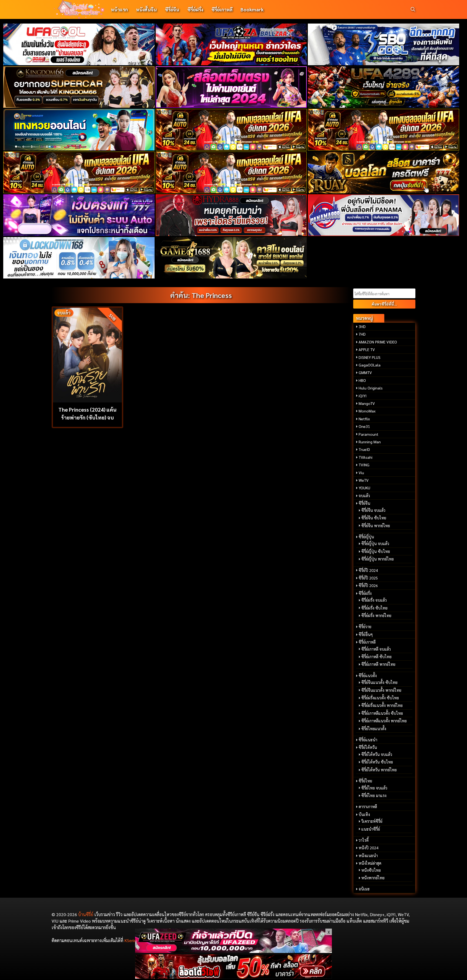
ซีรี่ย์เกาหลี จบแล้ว (376, 649)
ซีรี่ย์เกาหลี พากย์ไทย (378, 664)
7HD (362, 334)
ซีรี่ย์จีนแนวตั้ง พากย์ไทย (381, 690)
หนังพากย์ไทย (373, 877)
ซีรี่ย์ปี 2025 (368, 577)
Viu (361, 472)
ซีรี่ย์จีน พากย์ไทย (375, 525)
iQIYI (362, 395)
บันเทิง (364, 814)
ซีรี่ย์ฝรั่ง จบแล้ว (374, 600)
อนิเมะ (364, 888)
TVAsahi (365, 457)
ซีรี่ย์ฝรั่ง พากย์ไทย (376, 615)
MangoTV (367, 403)
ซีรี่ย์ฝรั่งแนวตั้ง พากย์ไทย (382, 705)
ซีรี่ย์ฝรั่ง (195, 9)
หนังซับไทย (371, 870)
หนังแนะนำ (368, 855)
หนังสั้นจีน (146, 9)
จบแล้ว (364, 495)
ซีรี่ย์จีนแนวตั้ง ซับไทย (379, 682)
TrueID (364, 449)
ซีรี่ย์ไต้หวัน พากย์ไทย (379, 769)
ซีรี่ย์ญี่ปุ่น (366, 536)
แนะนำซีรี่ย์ (370, 829)
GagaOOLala (370, 364)
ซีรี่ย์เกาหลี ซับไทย (376, 656)
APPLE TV (367, 349)
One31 (364, 426)
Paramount (368, 434)
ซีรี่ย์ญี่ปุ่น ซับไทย (375, 551)
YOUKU (364, 487)
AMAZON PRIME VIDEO (378, 341)
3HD (362, 326)
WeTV (364, 480)
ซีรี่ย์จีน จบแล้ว (373, 510)
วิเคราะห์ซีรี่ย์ (371, 821)
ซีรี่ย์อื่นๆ (366, 634)
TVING (364, 464)
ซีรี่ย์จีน (172, 9)
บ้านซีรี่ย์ (85, 914)
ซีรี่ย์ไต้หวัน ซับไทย (377, 761)
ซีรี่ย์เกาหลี (221, 9)
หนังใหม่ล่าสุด (370, 863)
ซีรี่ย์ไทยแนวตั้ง (373, 728)
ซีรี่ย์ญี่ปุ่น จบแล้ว (375, 543)
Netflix (364, 418)
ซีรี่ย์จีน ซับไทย (373, 517)
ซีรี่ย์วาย (365, 626)
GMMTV (365, 372)
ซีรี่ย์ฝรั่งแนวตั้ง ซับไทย (380, 697)
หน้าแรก (119, 9)
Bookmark (252, 9)
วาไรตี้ (364, 840)
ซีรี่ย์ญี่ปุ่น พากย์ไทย (377, 558)
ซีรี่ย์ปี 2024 (368, 570)
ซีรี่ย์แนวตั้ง (368, 675)
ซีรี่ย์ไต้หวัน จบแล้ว (376, 754)
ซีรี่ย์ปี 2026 (368, 585)
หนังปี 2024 (368, 847)
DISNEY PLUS (370, 357)
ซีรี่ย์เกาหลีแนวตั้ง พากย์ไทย (384, 720)
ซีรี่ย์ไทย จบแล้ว (374, 787)
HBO (362, 380)
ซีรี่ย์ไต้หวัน (368, 747)
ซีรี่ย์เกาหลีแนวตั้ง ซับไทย (382, 713)
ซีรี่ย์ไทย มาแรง (373, 795)
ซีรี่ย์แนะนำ (368, 739)
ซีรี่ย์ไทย (365, 780)
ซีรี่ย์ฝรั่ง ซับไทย (374, 607)
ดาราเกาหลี (368, 806)
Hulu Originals (371, 387)
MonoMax (367, 410)
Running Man (370, 441)
